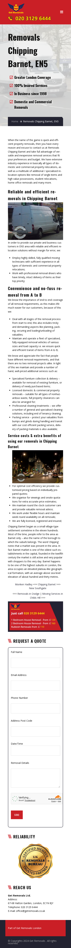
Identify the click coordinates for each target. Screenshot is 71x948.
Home (14, 121)
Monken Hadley (24, 584)
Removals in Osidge (28, 593)
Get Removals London (28, 928)
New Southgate (37, 588)
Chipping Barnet (47, 584)
